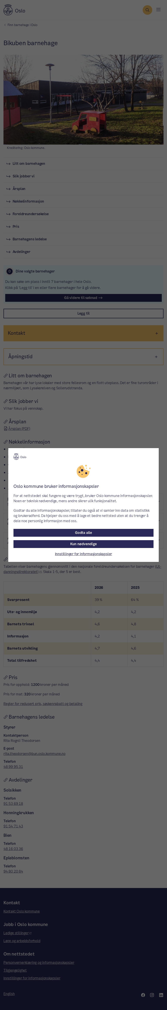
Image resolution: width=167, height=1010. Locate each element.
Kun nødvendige (83, 543)
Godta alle (83, 532)
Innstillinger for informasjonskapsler (83, 553)
